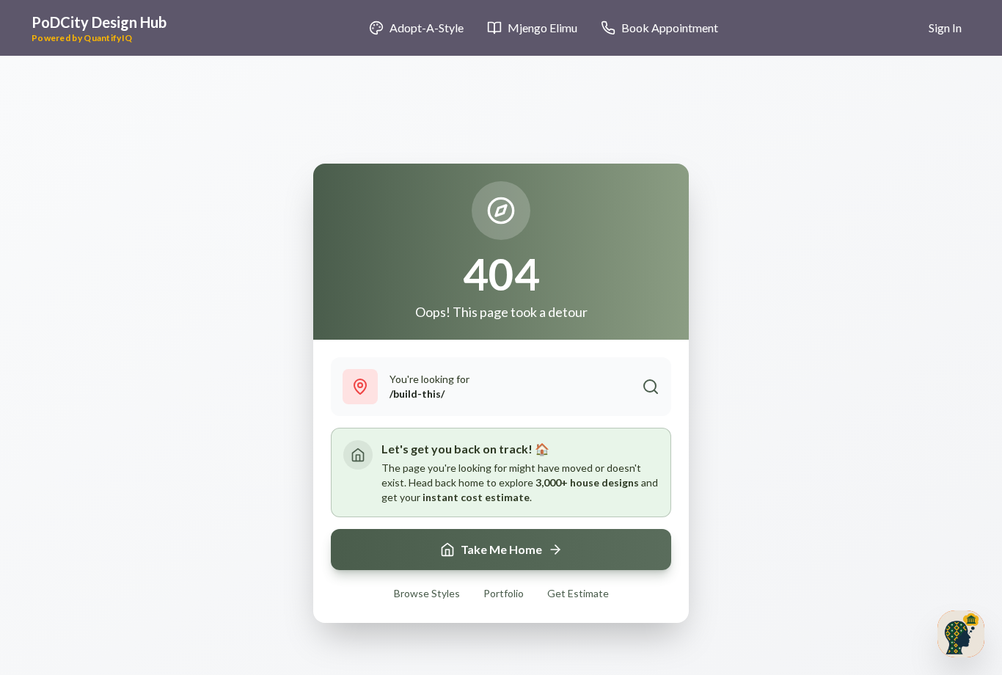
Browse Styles (427, 593)
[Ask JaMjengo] (960, 633)
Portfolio (503, 593)
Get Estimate (578, 593)
